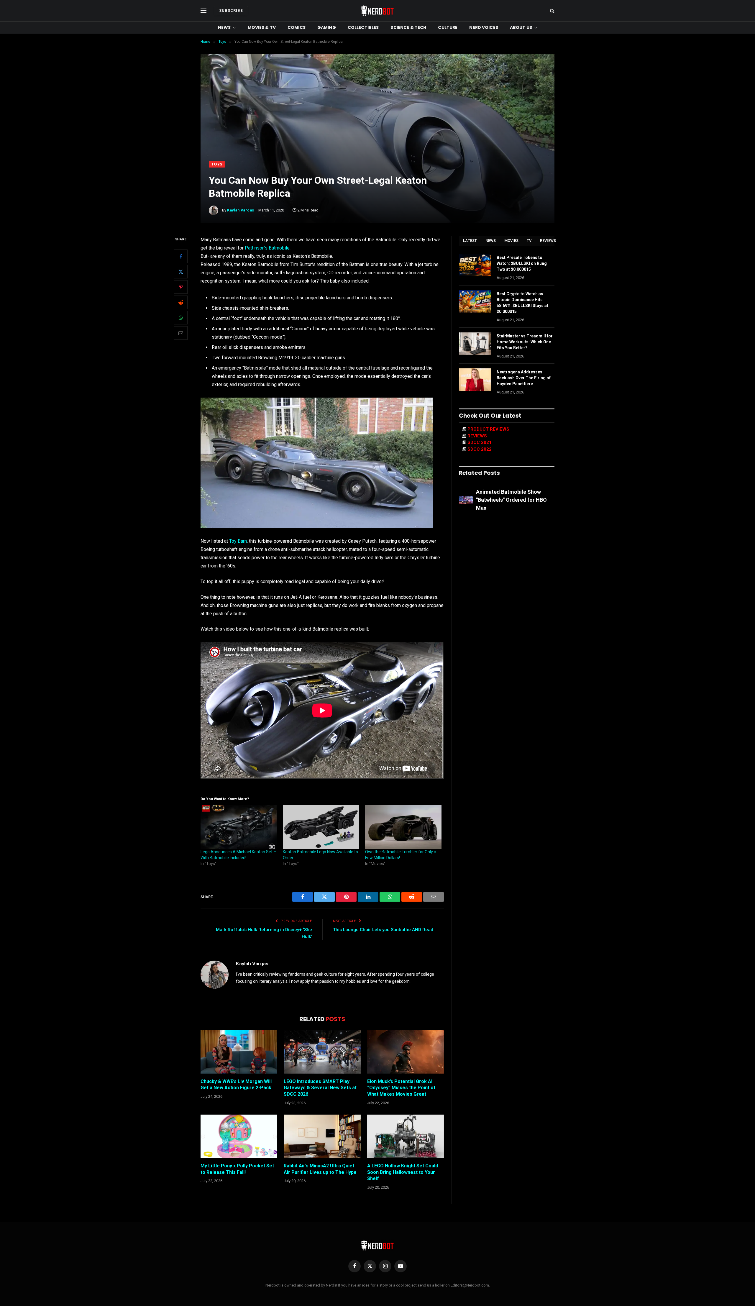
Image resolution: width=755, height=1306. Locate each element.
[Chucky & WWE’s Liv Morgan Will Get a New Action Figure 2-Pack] (239, 1051)
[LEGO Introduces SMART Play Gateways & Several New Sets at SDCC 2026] (322, 1051)
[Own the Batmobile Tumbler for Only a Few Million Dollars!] (403, 827)
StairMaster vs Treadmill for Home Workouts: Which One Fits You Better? (525, 342)
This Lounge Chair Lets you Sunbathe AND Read (383, 929)
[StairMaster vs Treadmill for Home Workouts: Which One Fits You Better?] (475, 343)
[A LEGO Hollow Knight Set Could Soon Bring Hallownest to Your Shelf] (405, 1136)
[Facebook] (181, 256)
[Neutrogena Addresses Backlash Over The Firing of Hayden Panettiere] (475, 379)
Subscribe (231, 10)
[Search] (551, 10)
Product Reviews (488, 429)
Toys (217, 164)
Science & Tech (408, 27)
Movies (511, 240)
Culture (447, 27)
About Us (521, 27)
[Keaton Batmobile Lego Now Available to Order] (321, 827)
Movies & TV (262, 27)
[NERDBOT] (377, 10)
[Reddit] (181, 302)
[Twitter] (181, 271)
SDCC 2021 (479, 442)
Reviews (548, 240)
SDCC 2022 (479, 449)
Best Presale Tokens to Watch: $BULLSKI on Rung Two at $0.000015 (522, 263)
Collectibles (363, 27)
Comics (297, 27)
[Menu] (203, 10)
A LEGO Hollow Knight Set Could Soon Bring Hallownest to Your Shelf (402, 1172)
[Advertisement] (377, 116)
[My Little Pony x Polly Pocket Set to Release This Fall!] (239, 1136)
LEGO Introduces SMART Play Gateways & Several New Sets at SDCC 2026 (320, 1088)
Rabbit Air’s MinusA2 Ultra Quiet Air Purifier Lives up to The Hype (320, 1169)
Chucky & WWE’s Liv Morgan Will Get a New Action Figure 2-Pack (236, 1085)
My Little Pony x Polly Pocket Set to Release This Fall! (237, 1169)
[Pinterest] (181, 287)
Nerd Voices (483, 27)
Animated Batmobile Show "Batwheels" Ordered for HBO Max (511, 500)
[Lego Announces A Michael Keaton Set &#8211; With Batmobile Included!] (239, 827)
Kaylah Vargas (240, 210)
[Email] (181, 333)
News (224, 27)
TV (529, 240)
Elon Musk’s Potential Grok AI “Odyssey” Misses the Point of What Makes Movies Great (401, 1088)
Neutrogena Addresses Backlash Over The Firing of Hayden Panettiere (524, 378)
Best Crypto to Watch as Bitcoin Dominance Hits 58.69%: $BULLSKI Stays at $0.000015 (522, 302)
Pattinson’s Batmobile (267, 248)
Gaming (326, 27)
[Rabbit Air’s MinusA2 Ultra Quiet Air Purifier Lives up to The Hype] (322, 1136)
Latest (470, 240)
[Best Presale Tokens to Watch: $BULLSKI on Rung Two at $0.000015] (475, 265)
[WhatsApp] (181, 317)
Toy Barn (238, 541)
